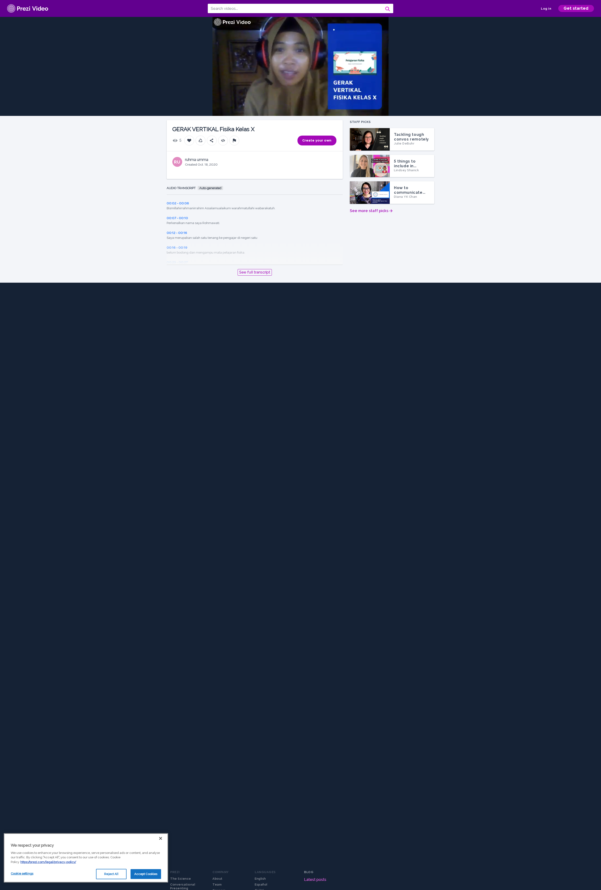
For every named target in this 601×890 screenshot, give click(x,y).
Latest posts (315, 879)
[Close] (160, 838)
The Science (180, 878)
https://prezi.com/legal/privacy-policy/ (48, 862)
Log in (546, 8)
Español (261, 884)
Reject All (111, 874)
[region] (86, 857)
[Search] (387, 8)
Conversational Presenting (182, 886)
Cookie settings (22, 873)
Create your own (316, 140)
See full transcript (254, 272)
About (217, 878)
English (260, 878)
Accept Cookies (146, 874)
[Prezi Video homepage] (27, 8)
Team (217, 884)
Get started (576, 8)
